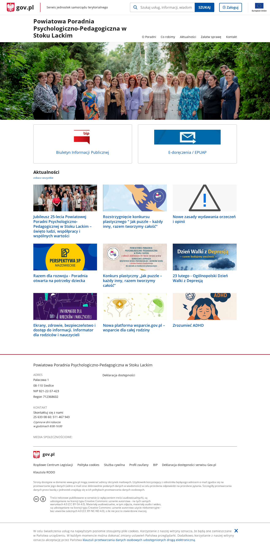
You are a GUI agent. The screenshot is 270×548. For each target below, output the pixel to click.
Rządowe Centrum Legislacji (53, 465)
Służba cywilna (114, 465)
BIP (155, 465)
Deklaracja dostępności (119, 375)
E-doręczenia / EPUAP (187, 152)
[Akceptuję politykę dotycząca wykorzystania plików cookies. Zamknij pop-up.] (236, 531)
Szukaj (204, 7)
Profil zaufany (138, 465)
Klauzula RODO (44, 472)
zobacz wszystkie (43, 178)
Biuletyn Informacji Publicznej (82, 152)
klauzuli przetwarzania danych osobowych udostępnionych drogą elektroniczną (139, 540)
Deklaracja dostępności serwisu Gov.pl (189, 465)
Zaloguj (234, 8)
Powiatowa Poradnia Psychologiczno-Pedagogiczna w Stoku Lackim (80, 28)
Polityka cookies (88, 465)
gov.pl (48, 455)
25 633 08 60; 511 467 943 (51, 417)
